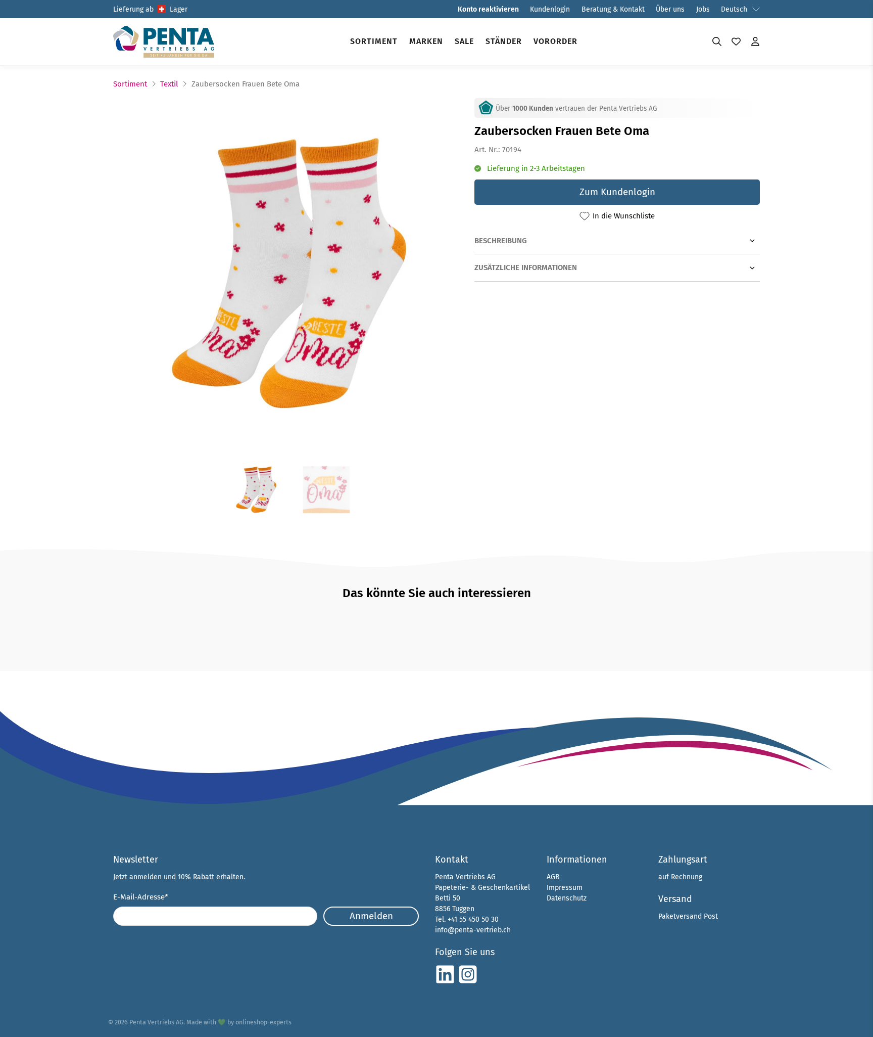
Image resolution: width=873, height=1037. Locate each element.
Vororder (555, 41)
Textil (169, 84)
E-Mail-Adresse (140, 896)
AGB (553, 877)
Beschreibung (500, 240)
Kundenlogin (550, 9)
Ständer (504, 41)
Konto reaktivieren (488, 9)
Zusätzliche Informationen (525, 267)
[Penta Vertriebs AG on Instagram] (468, 982)
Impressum (565, 887)
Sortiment (374, 41)
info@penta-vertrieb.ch (473, 930)
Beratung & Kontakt (613, 9)
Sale (464, 41)
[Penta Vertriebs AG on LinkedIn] (445, 982)
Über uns (670, 9)
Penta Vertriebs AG (156, 1022)
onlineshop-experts (263, 1022)
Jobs (703, 9)
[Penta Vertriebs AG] (163, 42)
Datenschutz (567, 898)
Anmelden (371, 916)
